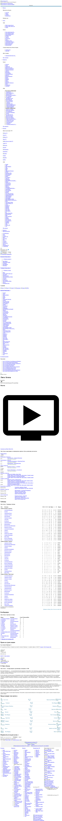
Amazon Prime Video (9, 194)
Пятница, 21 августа (4, 473)
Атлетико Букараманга (9, 528)
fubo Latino (7, 209)
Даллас (7, 113)
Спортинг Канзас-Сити (16, 806)
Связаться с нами (39, 806)
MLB (37, 811)
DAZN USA (7, 184)
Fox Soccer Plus (8, 173)
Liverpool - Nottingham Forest (48, 765)
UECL (4, 235)
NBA (37, 810)
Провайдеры (38, 799)
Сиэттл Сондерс (10, 121)
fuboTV (6, 181)
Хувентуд (6, 531)
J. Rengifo (3, 633)
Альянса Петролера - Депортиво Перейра (16, 476)
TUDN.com (7, 225)
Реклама (37, 793)
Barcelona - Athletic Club (48, 761)
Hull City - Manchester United (48, 750)
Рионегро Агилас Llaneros (13, 466)
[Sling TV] (7, 288)
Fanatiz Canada (30, 475)
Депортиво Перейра (8, 539)
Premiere (7, 218)
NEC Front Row (8, 216)
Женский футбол (6, 231)
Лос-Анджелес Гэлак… (11, 118)
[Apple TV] (12, 288)
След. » (2, 455)
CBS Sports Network (9, 170)
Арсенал (7, 64)
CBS (6, 167)
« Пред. (2, 454)
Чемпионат (4, 252)
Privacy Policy (8, 739)
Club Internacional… (10, 92)
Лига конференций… (9, 34)
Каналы (4, 128)
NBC (6, 169)
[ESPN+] (27, 288)
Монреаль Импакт (10, 105)
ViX (6, 226)
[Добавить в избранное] (1, 381)
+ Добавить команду (7, 259)
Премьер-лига (8, 35)
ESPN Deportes (8, 174)
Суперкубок (5, 246)
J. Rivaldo (3, 625)
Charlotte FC (8, 97)
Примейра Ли (6, 245)
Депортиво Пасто (8, 513)
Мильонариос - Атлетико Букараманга (23, 490)
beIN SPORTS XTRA (9, 199)
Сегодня (7, 12)
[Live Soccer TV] (4, 1)
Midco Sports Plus (8, 213)
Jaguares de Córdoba (8, 533)
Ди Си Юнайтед (9, 100)
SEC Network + (8, 220)
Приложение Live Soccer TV (39, 791)
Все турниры (5, 57)
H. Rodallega (3, 619)
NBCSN (7, 186)
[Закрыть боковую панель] (0, 373)
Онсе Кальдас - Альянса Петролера (14, 457)
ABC (6, 165)
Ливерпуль (7, 66)
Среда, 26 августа (4, 494)
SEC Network (8, 219)
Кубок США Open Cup (10, 26)
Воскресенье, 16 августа (5, 456)
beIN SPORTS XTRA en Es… (9, 328)
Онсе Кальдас (7, 516)
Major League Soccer (9, 25)
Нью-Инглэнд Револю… (11, 95)
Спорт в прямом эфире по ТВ (39, 809)
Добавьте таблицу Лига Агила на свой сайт (52, 609)
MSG (6, 215)
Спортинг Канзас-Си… (11, 124)
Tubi (6, 223)
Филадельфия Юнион (11, 104)
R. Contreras (3, 627)
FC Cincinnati (9, 96)
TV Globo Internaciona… (10, 188)
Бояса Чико (6, 536)
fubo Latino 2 (8, 210)
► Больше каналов (4, 356)
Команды (5, 59)
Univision (7, 191)
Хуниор (6, 511)
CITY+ (6, 204)
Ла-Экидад (6, 521)
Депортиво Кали (7, 522)
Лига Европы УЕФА (9, 33)
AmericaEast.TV (8, 195)
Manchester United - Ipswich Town (49, 771)
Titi (1, 634)
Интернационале (8, 76)
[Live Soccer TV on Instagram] (49, 786)
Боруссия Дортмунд (9, 82)
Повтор (5, 453)
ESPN (6, 168)
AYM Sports (7, 197)
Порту (6, 80)
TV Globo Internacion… (27, 776)
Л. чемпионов (6, 233)
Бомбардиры (9, 382)
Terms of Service (16, 739)
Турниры (2, 267)
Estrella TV (7, 205)
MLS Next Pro (8, 214)
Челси (6, 65)
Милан (6, 77)
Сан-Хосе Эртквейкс (10, 112)
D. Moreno (3, 623)
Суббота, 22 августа (4, 478)
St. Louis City (17, 793)
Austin (16, 804)
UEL (4, 234)
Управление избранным (6, 254)
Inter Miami (17, 767)
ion (6, 212)
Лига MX (7, 50)
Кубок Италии (8, 45)
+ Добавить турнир (7, 270)
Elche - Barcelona (50, 755)
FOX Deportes (8, 190)
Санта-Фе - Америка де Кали (13, 483)
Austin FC (9, 123)
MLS (4, 237)
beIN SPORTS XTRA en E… (11, 200)
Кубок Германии (8, 44)
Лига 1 (6, 39)
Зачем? (20, 737)
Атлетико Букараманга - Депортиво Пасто (16, 461)
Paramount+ (7, 179)
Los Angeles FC (9, 111)
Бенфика (7, 79)
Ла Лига (7, 36)
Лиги (4, 20)
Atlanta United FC (10, 107)
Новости (4, 230)
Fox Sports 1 (7, 175)
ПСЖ (6, 83)
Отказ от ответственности (39, 796)
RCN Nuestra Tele (17, 475)
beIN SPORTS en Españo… (10, 180)
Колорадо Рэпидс (9, 115)
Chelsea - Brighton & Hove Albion (49, 767)
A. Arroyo (3, 629)
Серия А (7, 37)
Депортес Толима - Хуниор (20, 492)
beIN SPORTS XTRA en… (27, 790)
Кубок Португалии (9, 42)
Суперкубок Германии (5, 768)
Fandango (7, 206)
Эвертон (7, 70)
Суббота (7, 14)
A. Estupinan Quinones (5, 618)
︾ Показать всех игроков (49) (7, 639)
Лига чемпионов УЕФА (8, 276)
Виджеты (37, 792)
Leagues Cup (7, 49)
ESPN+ (6, 176)
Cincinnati (16, 771)
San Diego (17, 803)
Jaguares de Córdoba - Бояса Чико (14, 474)
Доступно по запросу (11, 459)
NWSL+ (7, 217)
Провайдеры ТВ (36, 748)
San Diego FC (9, 122)
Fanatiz (6, 164)
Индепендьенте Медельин (9, 525)
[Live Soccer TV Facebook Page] (49, 781)
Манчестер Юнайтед (9, 68)
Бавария (7, 81)
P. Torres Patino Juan (5, 635)
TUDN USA (7, 182)
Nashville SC (8, 91)
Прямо (1, 453)
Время (9, 252)
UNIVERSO (7, 189)
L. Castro (2, 637)
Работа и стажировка (38, 798)
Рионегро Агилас (8, 527)
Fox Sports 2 (7, 177)
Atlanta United (18, 784)
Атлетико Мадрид (9, 74)
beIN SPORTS (8, 166)
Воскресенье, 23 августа (5, 486)
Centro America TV (9, 203)
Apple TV (7, 178)
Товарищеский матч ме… (10, 55)
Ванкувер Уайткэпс (10, 110)
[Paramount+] (18, 288)
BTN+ (6, 201)
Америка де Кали (8, 514)
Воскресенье (8, 15)
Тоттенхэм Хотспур (9, 69)
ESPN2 (6, 171)
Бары (37, 801)
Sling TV (37, 750)
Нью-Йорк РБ (9, 99)
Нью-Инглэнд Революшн (17, 770)
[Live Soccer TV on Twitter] (49, 783)
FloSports (7, 207)
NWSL (6, 27)
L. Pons (2, 630)
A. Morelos (3, 621)
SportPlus (7, 221)
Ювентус (7, 75)
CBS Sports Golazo (9, 202)
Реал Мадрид (8, 73)
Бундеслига (7, 38)
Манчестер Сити (8, 67)
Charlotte (16, 772)
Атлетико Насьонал (8, 510)
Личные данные (39, 794)
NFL (39, 810)
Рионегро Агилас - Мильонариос (14, 479)
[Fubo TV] (2, 288)
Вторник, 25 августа (4, 489)
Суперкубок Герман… (10, 41)
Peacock (7, 192)
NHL (42, 810)
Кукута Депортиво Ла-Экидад (14, 469)
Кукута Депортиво (8, 538)
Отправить (15, 737)
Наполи (7, 78)
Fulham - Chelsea (50, 756)
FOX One (7, 208)
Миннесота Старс (10, 120)
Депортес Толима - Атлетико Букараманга (16, 481)
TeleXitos (7, 222)
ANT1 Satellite (8, 196)
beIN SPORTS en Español (8, 309)
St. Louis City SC (9, 114)
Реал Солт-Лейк (9, 116)
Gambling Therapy (53, 787)
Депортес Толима (8, 517)
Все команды (5, 126)
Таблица (5, 382)
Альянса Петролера (8, 535)
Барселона (7, 71)
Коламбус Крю (10, 103)
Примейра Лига (8, 40)
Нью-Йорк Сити (9, 98)
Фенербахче (7, 84)
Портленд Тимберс (10, 117)
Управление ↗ (8, 256)
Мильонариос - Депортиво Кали (14, 463)
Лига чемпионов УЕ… (10, 32)
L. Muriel (2, 622)
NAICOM (31, 488)
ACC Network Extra (9, 193)
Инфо (17, 382)
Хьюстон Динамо (9, 109)
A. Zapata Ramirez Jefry (5, 631)
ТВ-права (14, 382)
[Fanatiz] (23, 288)
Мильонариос (7, 524)
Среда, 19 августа (4, 465)
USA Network (8, 183)
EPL (4, 239)
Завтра (6, 13)
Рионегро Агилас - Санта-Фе (21, 495)
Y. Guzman (3, 626)
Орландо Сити (10, 101)
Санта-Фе (6, 519)
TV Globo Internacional (7, 316)
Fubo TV (37, 751)
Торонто (8, 102)
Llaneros (6, 530)
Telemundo (7, 187)
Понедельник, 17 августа (5, 460)
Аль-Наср (7, 86)
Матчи (4, 7)
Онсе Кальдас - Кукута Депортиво (22, 498)
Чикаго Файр (9, 94)
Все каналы (5, 228)
